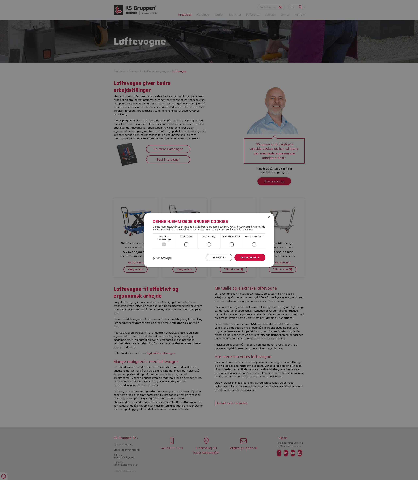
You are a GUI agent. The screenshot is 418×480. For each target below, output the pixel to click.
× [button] (269, 217)
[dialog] (209, 240)
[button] (162, 258)
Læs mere (247, 229)
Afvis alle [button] (219, 257)
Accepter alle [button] (250, 257)
